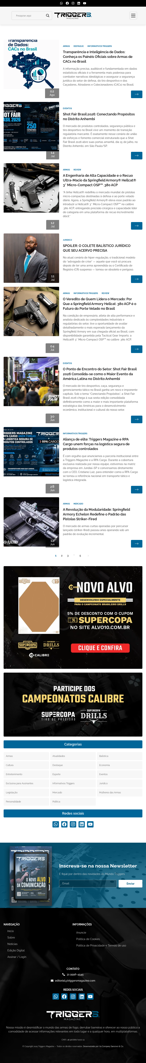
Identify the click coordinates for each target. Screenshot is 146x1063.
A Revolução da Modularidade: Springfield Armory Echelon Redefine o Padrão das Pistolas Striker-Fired (96, 514)
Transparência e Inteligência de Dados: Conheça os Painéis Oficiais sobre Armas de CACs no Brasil (98, 56)
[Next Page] (88, 555)
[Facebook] (67, 3)
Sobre (11, 937)
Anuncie (81, 932)
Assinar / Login (16, 956)
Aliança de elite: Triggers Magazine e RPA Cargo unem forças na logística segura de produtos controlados (96, 444)
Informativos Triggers (99, 46)
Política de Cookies (88, 939)
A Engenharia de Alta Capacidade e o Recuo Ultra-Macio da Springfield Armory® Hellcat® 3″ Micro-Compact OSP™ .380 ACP (99, 180)
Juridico (67, 240)
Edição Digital (16, 950)
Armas (66, 46)
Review (77, 170)
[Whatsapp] (61, 3)
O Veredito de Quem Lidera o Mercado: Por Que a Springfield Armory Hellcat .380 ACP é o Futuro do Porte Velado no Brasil (99, 303)
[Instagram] (73, 3)
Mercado (78, 504)
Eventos (67, 108)
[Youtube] (85, 3)
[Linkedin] (79, 3)
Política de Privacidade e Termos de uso (101, 945)
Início (10, 931)
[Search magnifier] (47, 15)
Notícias (12, 944)
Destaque (79, 46)
